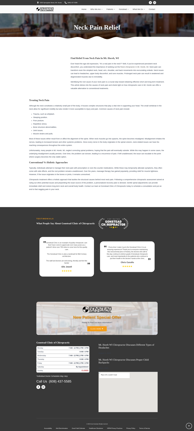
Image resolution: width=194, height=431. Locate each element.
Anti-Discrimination (62, 428)
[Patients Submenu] (115, 9)
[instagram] (154, 2)
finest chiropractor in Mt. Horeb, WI (134, 67)
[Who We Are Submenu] (102, 9)
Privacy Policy (130, 428)
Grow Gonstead (94, 424)
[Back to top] (189, 426)
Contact (152, 9)
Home (84, 9)
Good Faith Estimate (78, 428)
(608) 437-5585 (60, 381)
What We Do (138, 9)
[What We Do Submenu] (145, 9)
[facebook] (150, 2)
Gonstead (123, 9)
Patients (109, 9)
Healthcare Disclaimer (96, 428)
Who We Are (95, 9)
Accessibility (48, 428)
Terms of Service (144, 428)
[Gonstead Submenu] (129, 9)
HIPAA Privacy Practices (114, 428)
